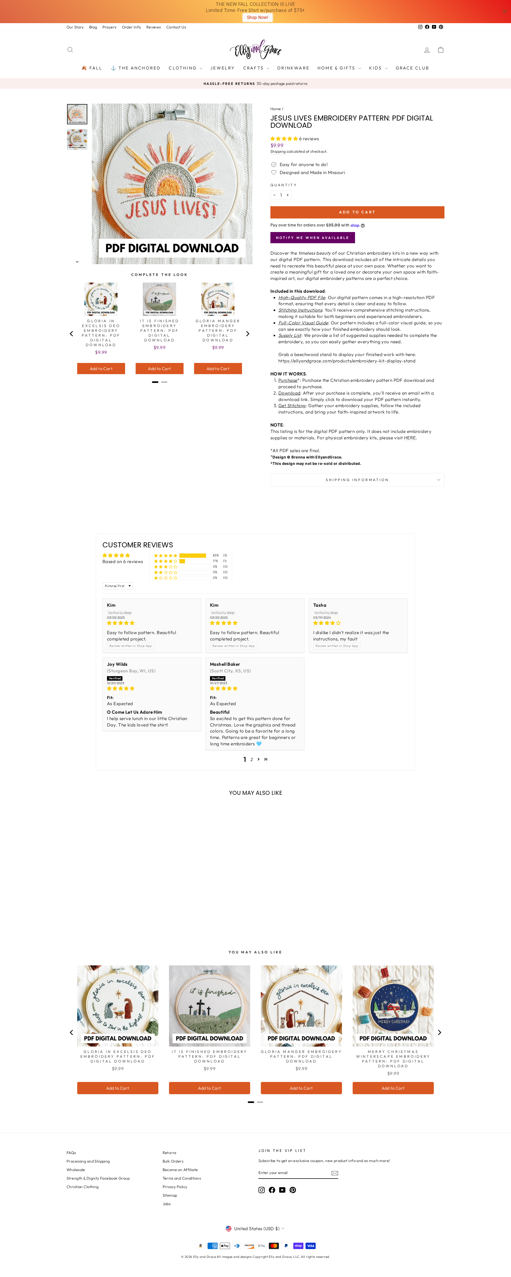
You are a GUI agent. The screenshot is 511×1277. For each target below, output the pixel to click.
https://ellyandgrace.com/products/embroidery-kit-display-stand (346, 360)
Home (275, 108)
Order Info (131, 27)
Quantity (283, 185)
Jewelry (222, 68)
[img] (152, 623)
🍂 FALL (91, 68)
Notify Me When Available (312, 237)
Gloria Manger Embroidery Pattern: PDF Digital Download (218, 330)
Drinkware (293, 68)
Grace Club (413, 68)
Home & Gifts (337, 68)
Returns (169, 1152)
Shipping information (357, 479)
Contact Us (176, 27)
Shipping (278, 151)
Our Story (75, 27)
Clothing (183, 68)
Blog (93, 27)
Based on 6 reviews (122, 561)
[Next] (247, 333)
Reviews (153, 27)
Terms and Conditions (182, 1178)
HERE (410, 437)
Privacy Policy (175, 1186)
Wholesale (76, 1169)
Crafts (254, 68)
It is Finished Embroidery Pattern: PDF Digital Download (159, 330)
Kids (376, 68)
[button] (284, 138)
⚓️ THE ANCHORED (136, 68)
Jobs (167, 1203)
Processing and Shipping (88, 1161)
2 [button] (251, 759)
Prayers (109, 27)
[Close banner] (504, 11)
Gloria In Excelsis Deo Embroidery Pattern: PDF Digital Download (101, 333)
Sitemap (170, 1195)
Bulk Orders (173, 1161)
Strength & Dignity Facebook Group (98, 1178)
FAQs (71, 1152)
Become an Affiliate (180, 1169)
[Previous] (72, 333)
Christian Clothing (83, 1186)
